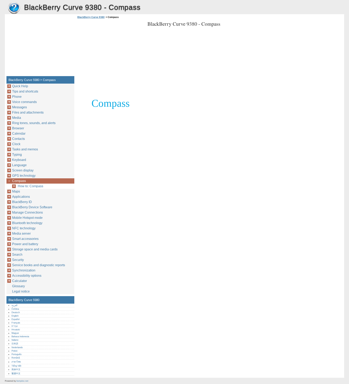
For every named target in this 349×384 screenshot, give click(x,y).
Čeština (15, 309)
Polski (14, 351)
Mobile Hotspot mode (27, 217)
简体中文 (16, 369)
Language (19, 165)
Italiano (15, 340)
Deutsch (16, 312)
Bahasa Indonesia (20, 336)
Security (18, 260)
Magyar (15, 333)
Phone (17, 96)
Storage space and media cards (35, 249)
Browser (18, 128)
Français (16, 322)
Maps (16, 191)
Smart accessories (25, 238)
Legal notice (21, 291)
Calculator (19, 281)
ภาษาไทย (16, 362)
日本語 (15, 343)
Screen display (23, 170)
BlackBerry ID (22, 202)
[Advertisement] (110, 48)
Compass (19, 181)
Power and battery (25, 244)
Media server (21, 233)
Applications (21, 196)
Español (15, 319)
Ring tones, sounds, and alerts (34, 123)
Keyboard (19, 160)
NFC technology (24, 228)
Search (17, 254)
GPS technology (24, 175)
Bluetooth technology (27, 223)
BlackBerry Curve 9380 (14, 8)
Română (16, 357)
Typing (17, 154)
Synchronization (23, 270)
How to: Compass (30, 186)
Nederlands (17, 347)
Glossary (18, 286)
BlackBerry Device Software (32, 207)
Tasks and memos (25, 149)
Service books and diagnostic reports (38, 265)
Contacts (18, 138)
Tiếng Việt (16, 366)
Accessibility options (26, 275)
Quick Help (20, 86)
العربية (14, 305)
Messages (19, 107)
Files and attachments (28, 112)
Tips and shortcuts (25, 91)
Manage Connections (27, 212)
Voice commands (24, 102)
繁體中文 (16, 373)
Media (16, 117)
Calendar (18, 133)
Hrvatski (16, 329)
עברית (15, 326)
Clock (16, 144)
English (15, 316)
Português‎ (17, 354)
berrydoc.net (22, 381)
